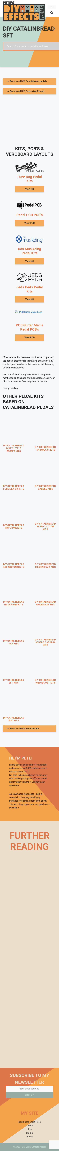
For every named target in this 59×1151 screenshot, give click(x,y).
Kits (29, 1129)
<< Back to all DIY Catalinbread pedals (26, 81)
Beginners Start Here (29, 1121)
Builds (29, 1132)
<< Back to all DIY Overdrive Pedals (25, 91)
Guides (29, 1125)
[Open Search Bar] (52, 13)
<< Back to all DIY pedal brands (22, 728)
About (29, 1136)
